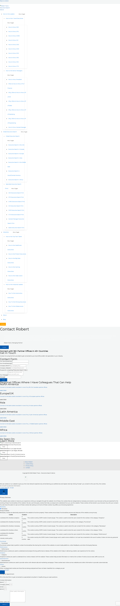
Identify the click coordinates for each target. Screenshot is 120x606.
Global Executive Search (10, 131)
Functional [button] (3, 541)
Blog (4, 319)
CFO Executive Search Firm (16, 197)
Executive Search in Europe (16, 153)
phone (2, 589)
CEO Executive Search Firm (16, 193)
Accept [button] (12, 487)
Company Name (5, 365)
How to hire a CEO (13, 27)
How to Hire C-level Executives (14, 18)
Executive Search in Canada (16, 149)
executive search (62, 336)
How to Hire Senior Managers (14, 70)
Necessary (4, 508)
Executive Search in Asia (15, 158)
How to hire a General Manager (17, 127)
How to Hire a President (15, 79)
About (5, 315)
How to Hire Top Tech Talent (14, 236)
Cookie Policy (29, 464)
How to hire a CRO (13, 57)
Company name (4, 584)
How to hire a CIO (13, 40)
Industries (6, 232)
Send (3, 379)
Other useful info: (5, 602)
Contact (28, 467)
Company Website (5, 368)
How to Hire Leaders (8, 14)
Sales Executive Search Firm (16, 227)
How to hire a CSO (13, 62)
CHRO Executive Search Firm (16, 201)
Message (2, 377)
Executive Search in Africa (15, 179)
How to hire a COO (13, 53)
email (2, 587)
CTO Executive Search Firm (16, 214)
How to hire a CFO (13, 31)
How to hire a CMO (13, 49)
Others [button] (2, 564)
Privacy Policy (29, 465)
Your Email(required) (6, 363)
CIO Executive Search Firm (15, 206)
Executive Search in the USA (16, 145)
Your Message (4, 375)
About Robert (29, 462)
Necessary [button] (3, 506)
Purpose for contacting (7, 370)
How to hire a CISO (13, 44)
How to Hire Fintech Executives (17, 254)
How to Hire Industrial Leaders (14, 284)
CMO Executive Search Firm (16, 210)
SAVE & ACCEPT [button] (4, 570)
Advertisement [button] (4, 558)
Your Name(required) (6, 361)
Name (2, 582)
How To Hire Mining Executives (17, 302)
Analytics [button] (2, 553)
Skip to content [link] (4, 1)
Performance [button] (3, 547)
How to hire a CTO (13, 66)
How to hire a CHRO (14, 36)
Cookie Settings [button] (4, 487)
